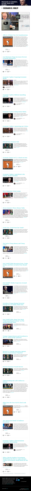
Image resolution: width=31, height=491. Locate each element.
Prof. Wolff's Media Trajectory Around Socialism (15, 283)
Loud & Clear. (21, 162)
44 (12, 473)
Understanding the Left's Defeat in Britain (13, 381)
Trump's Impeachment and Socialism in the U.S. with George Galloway (15, 337)
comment (5, 71)
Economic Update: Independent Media (14, 111)
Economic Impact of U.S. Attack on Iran (15, 157)
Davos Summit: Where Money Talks (14, 208)
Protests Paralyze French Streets (13, 366)
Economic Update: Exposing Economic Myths (15, 77)
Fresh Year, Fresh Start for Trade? (13, 227)
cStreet (28, 489)
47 (16, 473)
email (7, 488)
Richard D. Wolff (10, 8)
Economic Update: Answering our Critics (15, 126)
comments (5, 258)
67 (22, 473)
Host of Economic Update (15, 21)
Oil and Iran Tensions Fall (11, 142)
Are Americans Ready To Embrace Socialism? (13, 421)
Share (9, 51)
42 (9, 473)
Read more (18, 66)
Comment (5, 51)
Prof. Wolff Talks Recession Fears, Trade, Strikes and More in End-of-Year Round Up (15, 265)
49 (19, 473)
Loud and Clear (22, 405)
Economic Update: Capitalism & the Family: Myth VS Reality (14, 175)
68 (23, 473)
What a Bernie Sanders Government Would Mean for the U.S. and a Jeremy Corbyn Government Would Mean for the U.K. (15, 459)
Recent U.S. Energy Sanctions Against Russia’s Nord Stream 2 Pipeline (14, 352)
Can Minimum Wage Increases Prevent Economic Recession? (15, 57)
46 (15, 473)
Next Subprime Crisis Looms (12, 191)
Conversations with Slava (7, 467)
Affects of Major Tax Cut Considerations (15, 35)
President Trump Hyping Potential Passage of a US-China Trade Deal (13, 304)
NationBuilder (27, 488)
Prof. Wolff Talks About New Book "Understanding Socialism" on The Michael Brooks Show (13, 321)
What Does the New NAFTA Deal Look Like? (14, 403)
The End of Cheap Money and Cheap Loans (14, 244)
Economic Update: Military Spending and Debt (14, 95)
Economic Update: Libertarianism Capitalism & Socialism (13, 441)
